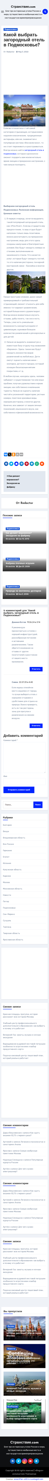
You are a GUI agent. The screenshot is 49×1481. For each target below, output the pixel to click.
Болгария (7, 825)
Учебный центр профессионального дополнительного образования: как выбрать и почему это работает (24, 1026)
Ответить (36, 669)
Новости (7, 895)
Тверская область (11, 933)
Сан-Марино (9, 914)
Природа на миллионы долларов (23, 591)
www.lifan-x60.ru (22, 1479)
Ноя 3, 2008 (23, 594)
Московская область (12, 889)
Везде (6, 831)
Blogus (39, 1470)
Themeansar (30, 1474)
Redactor (11, 52)
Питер (6, 901)
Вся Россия (8, 844)
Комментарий (10, 740)
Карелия (7, 876)
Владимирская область (14, 838)
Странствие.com (23, 7)
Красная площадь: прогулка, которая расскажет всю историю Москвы (24, 1333)
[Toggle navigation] (2, 11)
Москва (6, 882)
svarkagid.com (36, 1479)
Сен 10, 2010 (23, 539)
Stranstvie (10, 539)
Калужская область (12, 869)
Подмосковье (11, 29)
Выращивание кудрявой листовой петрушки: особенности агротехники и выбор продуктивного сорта (24, 1046)
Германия (7, 850)
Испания (7, 863)
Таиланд (7, 927)
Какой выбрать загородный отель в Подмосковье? (24, 40)
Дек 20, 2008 (24, 567)
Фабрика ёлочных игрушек (20, 563)
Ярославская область (13, 940)
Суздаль (7, 920)
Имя (5, 776)
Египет (6, 857)
